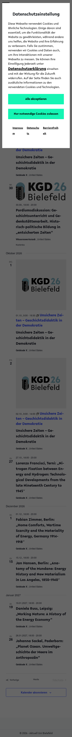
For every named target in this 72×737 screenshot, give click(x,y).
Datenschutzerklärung (27, 69)
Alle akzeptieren (36, 99)
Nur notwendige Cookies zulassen (36, 113)
